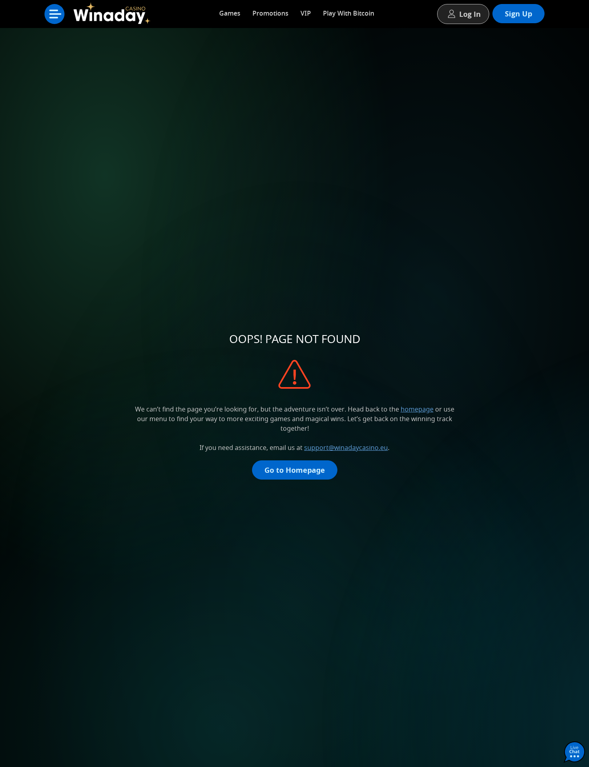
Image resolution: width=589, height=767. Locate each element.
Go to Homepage (294, 470)
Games (229, 13)
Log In (470, 14)
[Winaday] (114, 16)
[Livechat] (574, 752)
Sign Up (518, 13)
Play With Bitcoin (348, 13)
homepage (417, 409)
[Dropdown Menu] (54, 14)
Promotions (270, 13)
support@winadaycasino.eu (346, 447)
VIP (306, 13)
